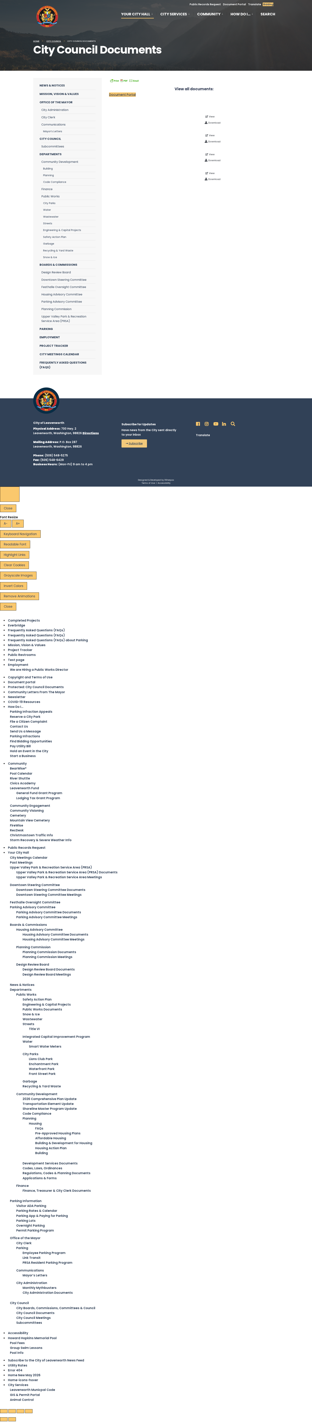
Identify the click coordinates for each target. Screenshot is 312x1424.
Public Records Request (205, 4)
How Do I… (240, 14)
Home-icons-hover (23, 1380)
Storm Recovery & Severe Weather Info (41, 840)
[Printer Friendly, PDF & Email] (124, 80)
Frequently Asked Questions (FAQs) (63, 365)
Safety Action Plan (54, 237)
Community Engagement (30, 806)
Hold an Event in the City (29, 751)
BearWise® (18, 768)
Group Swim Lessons (26, 1348)
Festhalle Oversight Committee (63, 287)
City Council (53, 41)
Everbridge (16, 625)
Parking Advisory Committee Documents (48, 912)
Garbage (48, 243)
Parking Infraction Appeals (31, 711)
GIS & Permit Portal (25, 1395)
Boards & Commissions (58, 265)
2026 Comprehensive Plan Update (50, 1099)
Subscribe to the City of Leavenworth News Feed (46, 1360)
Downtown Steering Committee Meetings (49, 895)
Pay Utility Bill (20, 746)
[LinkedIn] (223, 423)
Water (47, 210)
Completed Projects (24, 620)
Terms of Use (148, 483)
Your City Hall (135, 14)
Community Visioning (27, 810)
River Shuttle (20, 778)
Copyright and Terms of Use (30, 677)
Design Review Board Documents (49, 969)
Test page (16, 660)
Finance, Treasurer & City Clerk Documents (57, 1190)
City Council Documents (35, 1313)
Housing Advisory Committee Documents (55, 934)
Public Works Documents (42, 1009)
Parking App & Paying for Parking (42, 1216)
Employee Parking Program (44, 1253)
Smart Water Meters (45, 1046)
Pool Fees (17, 1343)
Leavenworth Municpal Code (32, 1390)
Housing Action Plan (51, 1148)
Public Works (50, 196)
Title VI (34, 1029)
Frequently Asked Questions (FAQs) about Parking (48, 640)
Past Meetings (21, 862)
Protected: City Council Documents (36, 687)
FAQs (39, 1128)
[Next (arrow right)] (12, 1419)
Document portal (21, 682)
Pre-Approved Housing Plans (58, 1133)
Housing (35, 1123)
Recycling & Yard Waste (58, 250)
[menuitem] (139, 13)
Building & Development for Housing (63, 1143)
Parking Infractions (25, 736)
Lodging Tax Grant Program (38, 798)
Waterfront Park (42, 1069)
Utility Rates (17, 1365)
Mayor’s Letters (52, 131)
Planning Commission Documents (49, 952)
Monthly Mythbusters (40, 1288)
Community (208, 14)
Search (268, 14)
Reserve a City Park (25, 717)
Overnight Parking (30, 1225)
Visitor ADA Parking (31, 1206)
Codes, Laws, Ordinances (42, 1168)
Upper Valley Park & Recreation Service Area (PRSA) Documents (67, 872)
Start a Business (23, 756)
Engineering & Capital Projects (62, 230)
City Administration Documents (48, 1292)
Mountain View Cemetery (30, 820)
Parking (46, 329)
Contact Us (19, 726)
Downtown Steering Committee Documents (50, 890)
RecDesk (17, 830)
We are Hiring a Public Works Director (39, 670)
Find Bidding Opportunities (31, 741)
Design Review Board (56, 272)
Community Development (59, 162)
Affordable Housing (50, 1138)
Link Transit (32, 1258)
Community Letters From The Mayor (36, 692)
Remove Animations (19, 596)
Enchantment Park (43, 1064)
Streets (47, 223)
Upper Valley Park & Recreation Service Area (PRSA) (63, 318)
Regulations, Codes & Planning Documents (56, 1173)
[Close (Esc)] (4, 1411)
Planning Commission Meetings (47, 957)
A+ (18, 523)
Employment (50, 337)
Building (48, 168)
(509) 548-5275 (56, 455)
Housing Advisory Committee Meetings (53, 939)
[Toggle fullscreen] (20, 1411)
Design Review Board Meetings (47, 974)
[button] (134, 443)
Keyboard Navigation (20, 534)
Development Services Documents (50, 1163)
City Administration (54, 110)
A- (6, 523)
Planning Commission (56, 309)
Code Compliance (54, 182)
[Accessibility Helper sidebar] (10, 494)
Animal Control (22, 1400)
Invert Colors (13, 586)
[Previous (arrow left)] (4, 1419)
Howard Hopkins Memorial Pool (32, 1338)
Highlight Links (14, 555)
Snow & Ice (50, 257)
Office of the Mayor (56, 102)
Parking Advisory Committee (61, 302)
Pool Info (16, 1353)
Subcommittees (52, 146)
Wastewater (50, 217)
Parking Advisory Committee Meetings (46, 917)
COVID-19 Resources (24, 702)
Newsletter (16, 697)
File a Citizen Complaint (28, 721)
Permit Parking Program (35, 1230)
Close (8, 508)
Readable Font (15, 544)
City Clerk (48, 117)
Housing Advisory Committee (61, 294)
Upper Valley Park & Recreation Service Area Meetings (59, 877)
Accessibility (164, 483)
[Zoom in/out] (28, 1411)
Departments (51, 154)
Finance (47, 189)
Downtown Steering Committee (63, 280)
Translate (254, 4)
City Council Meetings (33, 1318)
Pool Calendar (21, 773)
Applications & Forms (40, 1178)
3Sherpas (169, 479)
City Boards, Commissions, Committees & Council (55, 1308)
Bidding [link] (268, 4)
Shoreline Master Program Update (50, 1109)
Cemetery (18, 815)
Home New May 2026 (24, 1375)
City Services (173, 14)
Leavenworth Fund (24, 788)
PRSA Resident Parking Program (47, 1262)
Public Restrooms (22, 655)
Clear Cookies (14, 565)
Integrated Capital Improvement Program (56, 1037)
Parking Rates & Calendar (36, 1211)
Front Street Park (42, 1074)
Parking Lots (26, 1221)
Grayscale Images (18, 575)
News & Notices (52, 85)
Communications (53, 124)
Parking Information (26, 1201)
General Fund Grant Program (39, 793)
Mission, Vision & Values (59, 94)
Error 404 (15, 1370)
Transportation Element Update (48, 1104)
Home (36, 41)
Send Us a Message (25, 731)
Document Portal (234, 4)
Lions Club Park (41, 1059)
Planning (48, 175)
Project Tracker (54, 346)
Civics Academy (23, 783)
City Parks (49, 203)
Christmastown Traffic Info (31, 835)
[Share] (12, 1411)
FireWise (16, 825)
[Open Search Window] (232, 423)
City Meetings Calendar (59, 354)
